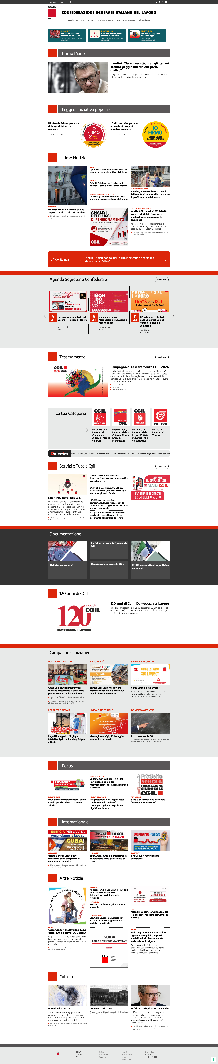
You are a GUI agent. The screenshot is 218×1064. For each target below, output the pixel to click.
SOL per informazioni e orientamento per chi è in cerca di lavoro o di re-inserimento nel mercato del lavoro (107, 515)
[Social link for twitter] (156, 2)
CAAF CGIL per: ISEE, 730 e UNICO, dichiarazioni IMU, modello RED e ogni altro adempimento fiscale (108, 491)
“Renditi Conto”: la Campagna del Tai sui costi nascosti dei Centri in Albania (149, 914)
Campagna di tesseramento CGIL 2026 (139, 367)
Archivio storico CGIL (101, 1008)
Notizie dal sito (149, 1052)
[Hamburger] (49, 19)
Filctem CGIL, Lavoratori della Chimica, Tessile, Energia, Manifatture (121, 435)
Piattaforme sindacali (61, 565)
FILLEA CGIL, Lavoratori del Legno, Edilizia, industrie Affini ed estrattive (140, 435)
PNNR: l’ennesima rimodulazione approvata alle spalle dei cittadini (66, 211)
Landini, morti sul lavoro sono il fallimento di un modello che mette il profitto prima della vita (150, 194)
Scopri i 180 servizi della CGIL (64, 497)
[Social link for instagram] (163, 2)
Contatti (101, 1052)
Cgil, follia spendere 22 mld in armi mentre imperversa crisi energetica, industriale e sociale (66, 217)
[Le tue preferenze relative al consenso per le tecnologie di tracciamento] (213, 1059)
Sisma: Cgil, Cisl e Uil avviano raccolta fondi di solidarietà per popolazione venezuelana (107, 690)
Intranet (53, 2)
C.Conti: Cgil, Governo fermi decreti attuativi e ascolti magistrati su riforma (108, 184)
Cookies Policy (126, 1059)
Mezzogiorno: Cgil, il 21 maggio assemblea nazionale (107, 738)
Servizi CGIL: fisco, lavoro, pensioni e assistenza (112, 34)
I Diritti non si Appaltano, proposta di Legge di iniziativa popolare (124, 126)
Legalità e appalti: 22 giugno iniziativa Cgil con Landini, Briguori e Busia (67, 739)
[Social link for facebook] (159, 2)
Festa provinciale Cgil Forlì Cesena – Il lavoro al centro (72, 318)
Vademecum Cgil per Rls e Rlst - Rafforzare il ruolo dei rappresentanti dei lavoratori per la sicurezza (109, 783)
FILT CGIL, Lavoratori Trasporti (158, 432)
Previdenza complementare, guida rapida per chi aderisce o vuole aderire (67, 802)
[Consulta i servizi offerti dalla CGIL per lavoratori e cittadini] (95, 35)
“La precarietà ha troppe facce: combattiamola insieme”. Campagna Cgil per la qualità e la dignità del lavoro (107, 804)
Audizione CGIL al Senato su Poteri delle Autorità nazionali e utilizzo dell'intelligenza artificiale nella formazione (109, 894)
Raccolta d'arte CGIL (59, 1008)
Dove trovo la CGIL (118, 385)
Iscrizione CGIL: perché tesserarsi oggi (150, 34)
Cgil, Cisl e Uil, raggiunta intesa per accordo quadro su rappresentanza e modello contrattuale (107, 920)
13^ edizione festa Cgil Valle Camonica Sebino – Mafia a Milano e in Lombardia (153, 321)
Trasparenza (102, 1057)
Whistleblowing (127, 1054)
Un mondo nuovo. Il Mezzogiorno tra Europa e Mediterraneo (113, 319)
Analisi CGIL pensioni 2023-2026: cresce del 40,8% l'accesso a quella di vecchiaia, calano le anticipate (149, 215)
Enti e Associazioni (129, 20)
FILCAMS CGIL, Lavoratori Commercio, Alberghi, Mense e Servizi (101, 435)
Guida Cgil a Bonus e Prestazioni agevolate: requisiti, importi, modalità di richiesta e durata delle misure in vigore (148, 937)
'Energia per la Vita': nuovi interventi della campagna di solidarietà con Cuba (64, 858)
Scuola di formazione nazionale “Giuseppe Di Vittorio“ (148, 801)
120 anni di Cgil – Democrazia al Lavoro (139, 603)
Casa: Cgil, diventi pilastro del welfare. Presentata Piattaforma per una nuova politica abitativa (66, 690)
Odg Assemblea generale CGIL (107, 563)
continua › (162, 357)
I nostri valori (116, 387)
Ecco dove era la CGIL (143, 736)
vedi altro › (161, 280)
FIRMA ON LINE (58, 134)
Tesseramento (103, 1054)
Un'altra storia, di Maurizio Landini (150, 1008)
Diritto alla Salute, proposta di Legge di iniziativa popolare (63, 126)
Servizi (118, 20)
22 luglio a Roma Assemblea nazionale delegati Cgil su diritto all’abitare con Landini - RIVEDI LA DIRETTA (67, 702)
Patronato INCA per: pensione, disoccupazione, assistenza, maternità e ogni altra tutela (109, 478)
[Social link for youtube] (166, 2)
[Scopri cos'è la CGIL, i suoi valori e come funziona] (55, 35)
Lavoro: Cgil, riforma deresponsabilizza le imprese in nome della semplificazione (109, 197)
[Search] (70, 2)
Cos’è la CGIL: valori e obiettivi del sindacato (70, 34)
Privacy (124, 1057)
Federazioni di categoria (104, 20)
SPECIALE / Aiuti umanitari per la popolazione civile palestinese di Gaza (108, 858)
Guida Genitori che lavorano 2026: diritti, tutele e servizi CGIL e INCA (67, 931)
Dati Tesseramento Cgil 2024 (120, 389)
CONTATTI (61, 2)
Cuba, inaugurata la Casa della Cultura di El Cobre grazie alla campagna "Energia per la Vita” (67, 866)
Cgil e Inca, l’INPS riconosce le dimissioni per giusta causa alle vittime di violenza (109, 170)
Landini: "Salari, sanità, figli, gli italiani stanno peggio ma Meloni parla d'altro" (139, 66)
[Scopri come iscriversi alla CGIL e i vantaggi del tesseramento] (135, 35)
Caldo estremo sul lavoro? (145, 687)
